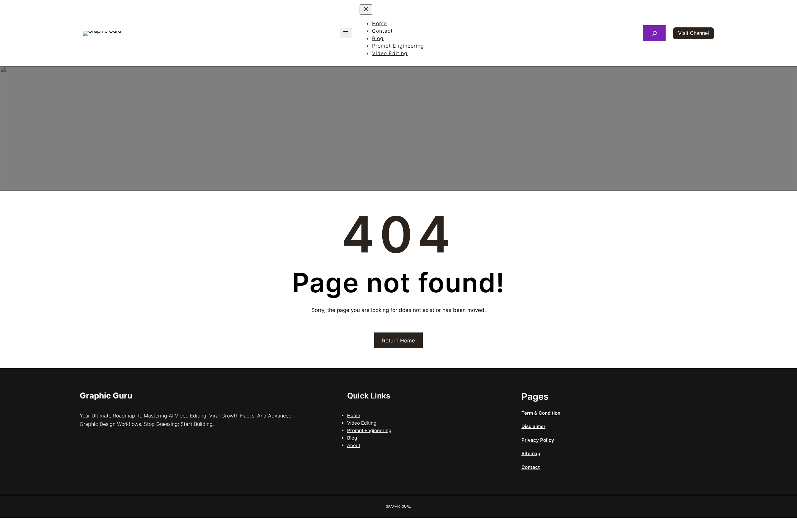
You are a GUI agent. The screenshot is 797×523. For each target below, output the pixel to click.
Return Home (398, 340)
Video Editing (361, 423)
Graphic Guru (106, 395)
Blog (352, 438)
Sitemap (530, 453)
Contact (530, 467)
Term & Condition (540, 413)
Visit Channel (693, 33)
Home (353, 415)
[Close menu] (366, 9)
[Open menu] (346, 33)
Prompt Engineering (369, 430)
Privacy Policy (537, 440)
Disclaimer (533, 426)
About (353, 445)
